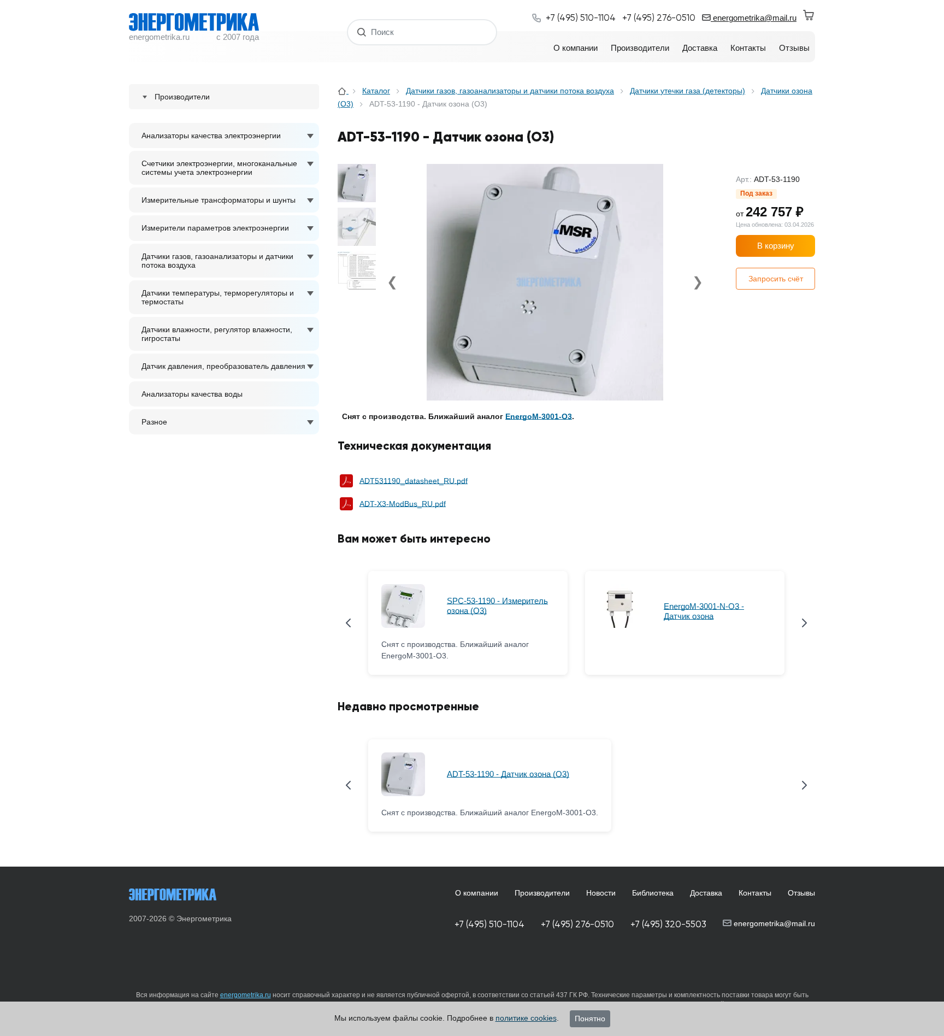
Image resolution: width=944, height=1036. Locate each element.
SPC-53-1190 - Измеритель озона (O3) (497, 605)
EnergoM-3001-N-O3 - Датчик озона (704, 611)
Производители (542, 892)
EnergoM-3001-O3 (538, 416)
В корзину (775, 245)
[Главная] (343, 90)
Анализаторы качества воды (192, 394)
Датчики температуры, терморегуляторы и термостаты (217, 297)
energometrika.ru (245, 995)
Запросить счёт (775, 278)
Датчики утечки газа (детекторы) (687, 90)
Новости (601, 892)
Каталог (376, 90)
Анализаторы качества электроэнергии (211, 135)
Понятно (590, 1018)
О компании (476, 892)
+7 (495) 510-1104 (489, 924)
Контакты (755, 892)
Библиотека (653, 892)
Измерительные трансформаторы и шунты (218, 200)
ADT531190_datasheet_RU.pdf (413, 480)
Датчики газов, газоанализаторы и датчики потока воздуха (217, 260)
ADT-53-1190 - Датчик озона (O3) (508, 774)
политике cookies (526, 1018)
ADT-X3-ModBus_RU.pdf (402, 503)
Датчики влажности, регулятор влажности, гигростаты (216, 334)
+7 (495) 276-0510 (577, 924)
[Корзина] (809, 15)
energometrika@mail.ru (753, 17)
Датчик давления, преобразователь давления (223, 366)
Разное (154, 421)
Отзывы (801, 892)
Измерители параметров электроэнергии (215, 227)
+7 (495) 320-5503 (668, 924)
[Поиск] (361, 32)
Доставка (706, 892)
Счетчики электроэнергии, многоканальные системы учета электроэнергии (219, 167)
